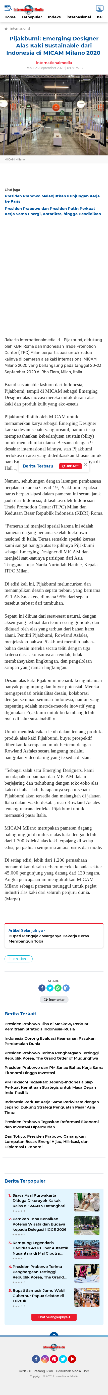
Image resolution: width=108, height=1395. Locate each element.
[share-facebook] (41, 988)
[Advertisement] (54, 275)
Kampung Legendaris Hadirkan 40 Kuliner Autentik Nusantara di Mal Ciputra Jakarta (40, 1248)
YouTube (75, 1365)
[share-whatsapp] (58, 988)
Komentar (56, 1000)
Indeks (54, 17)
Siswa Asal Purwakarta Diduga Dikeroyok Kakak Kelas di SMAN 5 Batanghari (39, 1200)
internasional (79, 17)
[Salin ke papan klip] (66, 988)
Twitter (65, 1365)
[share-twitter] (49, 988)
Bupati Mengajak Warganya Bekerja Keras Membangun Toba (49, 939)
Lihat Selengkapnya (53, 1317)
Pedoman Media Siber (72, 1371)
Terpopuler (32, 17)
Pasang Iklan (43, 1371)
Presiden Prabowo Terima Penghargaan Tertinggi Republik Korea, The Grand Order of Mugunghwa (38, 1272)
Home (10, 17)
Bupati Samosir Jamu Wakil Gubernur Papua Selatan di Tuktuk (39, 1295)
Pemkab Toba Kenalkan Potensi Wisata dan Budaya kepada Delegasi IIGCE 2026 (39, 1224)
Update (72, 466)
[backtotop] (54, 1336)
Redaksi (25, 1371)
